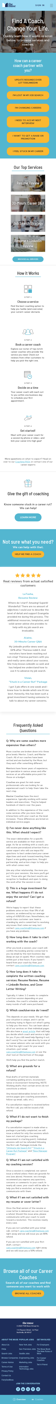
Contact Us (6, 1375)
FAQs (4, 1349)
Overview (20, 1399)
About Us (5, 1344)
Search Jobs (7, 1353)
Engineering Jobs (26, 1357)
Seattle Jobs (24, 1353)
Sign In (39, 5)
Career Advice (8, 1362)
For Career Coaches (41, 1359)
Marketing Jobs (25, 1362)
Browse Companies (10, 1357)
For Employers (43, 1344)
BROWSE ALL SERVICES (28, 259)
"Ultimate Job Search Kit (18, 1148)
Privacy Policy (7, 1371)
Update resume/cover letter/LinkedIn (28, 81)
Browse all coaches (28, 1293)
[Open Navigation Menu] (51, 5)
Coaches (39, 1399)
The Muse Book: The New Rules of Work (44, 1351)
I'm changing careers (28, 107)
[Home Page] (11, 5)
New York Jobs (25, 1344)
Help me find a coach (28, 554)
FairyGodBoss (8, 1379)
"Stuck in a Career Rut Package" (25, 1149)
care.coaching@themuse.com (29, 928)
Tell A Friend (42, 1364)
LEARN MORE (28, 517)
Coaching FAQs (22, 461)
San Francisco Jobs (27, 1349)
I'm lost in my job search (28, 95)
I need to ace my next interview (28, 122)
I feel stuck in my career (28, 151)
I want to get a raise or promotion (28, 137)
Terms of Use (7, 1366)
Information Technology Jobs (26, 1367)
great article (29, 1031)
